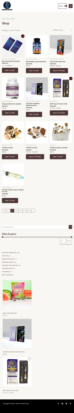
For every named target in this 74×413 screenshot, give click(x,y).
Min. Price (62, 244)
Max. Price (69, 244)
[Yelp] (58, 403)
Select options (59, 71)
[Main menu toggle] (71, 6)
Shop (8, 19)
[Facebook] (62, 403)
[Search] (70, 227)
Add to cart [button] (10, 70)
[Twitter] (66, 403)
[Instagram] (70, 403)
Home (4, 19)
